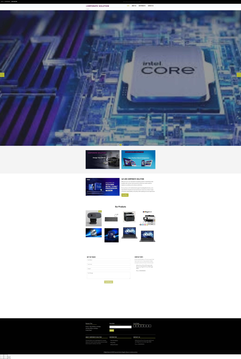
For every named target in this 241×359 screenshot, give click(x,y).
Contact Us (150, 5)
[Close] (9, 357)
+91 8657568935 (7, 1)
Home (128, 5)
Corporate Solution (118, 352)
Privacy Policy (112, 342)
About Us (134, 5)
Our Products (142, 5)
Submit (111, 330)
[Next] (6, 356)
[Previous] (2, 356)
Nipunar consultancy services (131, 352)
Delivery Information (114, 344)
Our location (14, 1)
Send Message (108, 282)
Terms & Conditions (114, 340)
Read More (125, 195)
